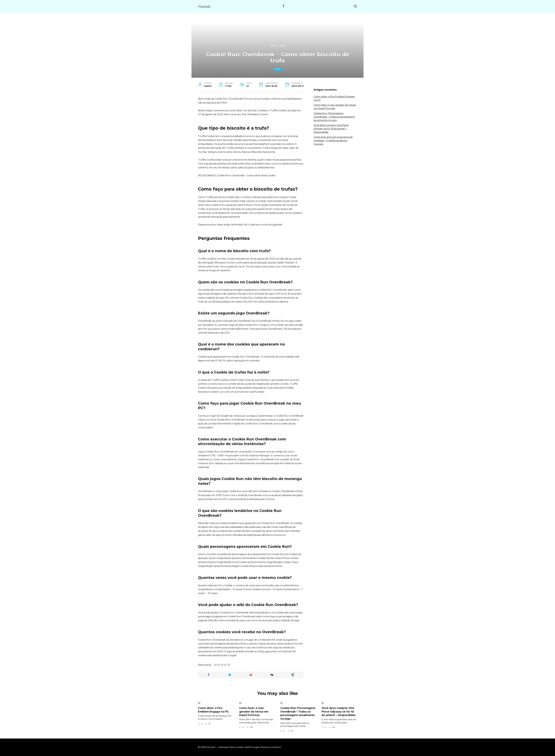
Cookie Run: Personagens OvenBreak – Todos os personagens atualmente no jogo (334, 117)
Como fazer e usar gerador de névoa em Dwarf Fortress (253, 711)
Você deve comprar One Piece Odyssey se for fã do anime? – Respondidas (331, 129)
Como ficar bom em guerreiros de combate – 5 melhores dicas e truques (333, 140)
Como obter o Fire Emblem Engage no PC (213, 709)
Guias (277, 69)
